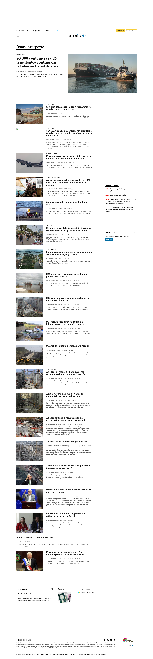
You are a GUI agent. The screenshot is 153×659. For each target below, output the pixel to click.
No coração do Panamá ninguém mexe (66, 442)
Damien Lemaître (51, 208)
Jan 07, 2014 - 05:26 (66, 520)
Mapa (62, 654)
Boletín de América (25, 594)
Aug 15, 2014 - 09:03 (72, 280)
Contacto (18, 654)
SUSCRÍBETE (120, 31)
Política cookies (44, 654)
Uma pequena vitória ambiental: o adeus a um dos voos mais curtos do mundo (68, 157)
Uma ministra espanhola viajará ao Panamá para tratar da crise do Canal (66, 553)
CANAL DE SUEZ (20, 54)
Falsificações (50, 225)
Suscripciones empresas (84, 654)
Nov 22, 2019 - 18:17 (67, 162)
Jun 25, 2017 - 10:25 (67, 234)
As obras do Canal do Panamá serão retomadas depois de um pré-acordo (66, 373)
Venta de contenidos (27, 654)
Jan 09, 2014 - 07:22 (66, 472)
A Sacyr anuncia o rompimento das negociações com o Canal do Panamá (65, 419)
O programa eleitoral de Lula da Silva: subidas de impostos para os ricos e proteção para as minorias (120, 201)
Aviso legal (36, 654)
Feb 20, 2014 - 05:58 (73, 378)
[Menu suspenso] (18, 36)
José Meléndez (50, 304)
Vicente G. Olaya (50, 189)
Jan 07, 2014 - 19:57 (72, 496)
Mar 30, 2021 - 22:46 (57, 113)
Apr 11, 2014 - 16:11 (73, 328)
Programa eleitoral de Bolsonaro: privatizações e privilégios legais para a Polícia (119, 209)
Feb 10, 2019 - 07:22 (66, 208)
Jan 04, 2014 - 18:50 (23, 541)
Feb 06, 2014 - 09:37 (73, 400)
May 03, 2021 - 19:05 (35, 72)
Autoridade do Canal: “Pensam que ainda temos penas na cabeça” (68, 467)
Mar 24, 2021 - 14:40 (65, 139)
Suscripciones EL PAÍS (71, 654)
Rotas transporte (30, 47)
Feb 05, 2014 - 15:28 (76, 424)
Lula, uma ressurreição (118, 195)
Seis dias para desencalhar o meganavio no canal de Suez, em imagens (69, 108)
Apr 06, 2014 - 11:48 (67, 350)
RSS (92, 654)
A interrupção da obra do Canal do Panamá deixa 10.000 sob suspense (64, 395)
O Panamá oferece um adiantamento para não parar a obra (68, 491)
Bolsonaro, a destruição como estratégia (118, 190)
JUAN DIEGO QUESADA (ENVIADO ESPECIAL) (57, 446)
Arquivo (61, 589)
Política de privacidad (55, 654)
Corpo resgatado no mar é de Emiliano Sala (67, 203)
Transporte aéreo (51, 153)
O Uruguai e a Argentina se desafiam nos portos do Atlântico (67, 275)
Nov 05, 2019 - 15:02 (66, 189)
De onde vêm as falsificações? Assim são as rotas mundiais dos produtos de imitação (68, 229)
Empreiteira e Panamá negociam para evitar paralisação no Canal (66, 515)
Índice (95, 654)
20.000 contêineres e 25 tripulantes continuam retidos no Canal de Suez (37, 62)
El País (48, 113)
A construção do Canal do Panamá (34, 538)
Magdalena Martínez (52, 280)
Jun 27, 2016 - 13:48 (66, 258)
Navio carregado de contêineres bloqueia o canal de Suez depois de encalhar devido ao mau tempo (69, 133)
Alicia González (50, 350)
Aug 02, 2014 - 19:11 (73, 304)
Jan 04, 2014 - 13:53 (73, 558)
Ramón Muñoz (50, 258)
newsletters (110, 233)
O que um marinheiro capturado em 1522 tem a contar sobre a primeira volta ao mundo (68, 182)
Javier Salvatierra (51, 234)
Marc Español (20, 72)
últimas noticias (111, 185)
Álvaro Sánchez (50, 162)
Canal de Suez (50, 104)
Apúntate (109, 239)
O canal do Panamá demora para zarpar (67, 346)
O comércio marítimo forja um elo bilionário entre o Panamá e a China (65, 323)
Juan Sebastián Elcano (53, 177)
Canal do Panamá (51, 249)
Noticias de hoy (102, 654)
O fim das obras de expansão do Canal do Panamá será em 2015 (68, 299)
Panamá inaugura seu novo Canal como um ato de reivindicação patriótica (69, 253)
